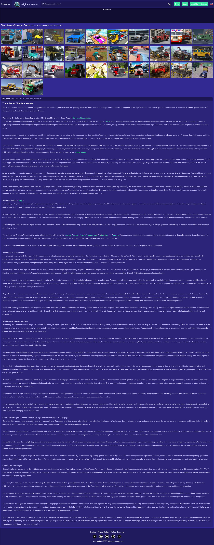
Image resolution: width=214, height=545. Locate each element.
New (177, 4)
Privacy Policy (103, 532)
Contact (93, 532)
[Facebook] (113, 536)
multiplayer (93, 235)
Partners (120, 532)
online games (80, 152)
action (75, 235)
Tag (20, 200)
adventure (104, 235)
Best (185, 4)
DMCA (113, 532)
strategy (116, 235)
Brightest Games (29, 4)
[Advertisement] (107, 16)
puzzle (83, 235)
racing (68, 235)
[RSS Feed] (119, 536)
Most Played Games (199, 4)
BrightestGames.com (82, 118)
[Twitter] (107, 536)
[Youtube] (101, 536)
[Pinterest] (94, 536)
